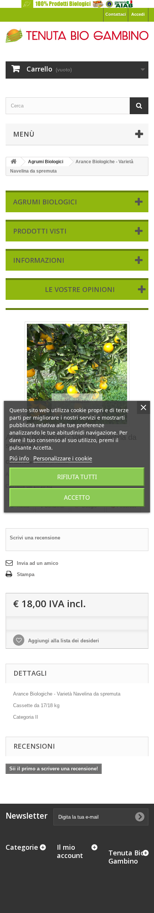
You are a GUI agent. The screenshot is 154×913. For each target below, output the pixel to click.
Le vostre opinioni (80, 289)
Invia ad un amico (37, 563)
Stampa (25, 574)
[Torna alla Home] (13, 162)
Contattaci (115, 14)
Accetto (77, 497)
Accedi (138, 14)
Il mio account (70, 851)
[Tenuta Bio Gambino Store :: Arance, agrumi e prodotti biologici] (77, 35)
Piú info (19, 458)
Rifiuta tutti (77, 477)
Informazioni (38, 260)
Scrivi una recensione (35, 538)
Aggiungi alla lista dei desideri (63, 640)
